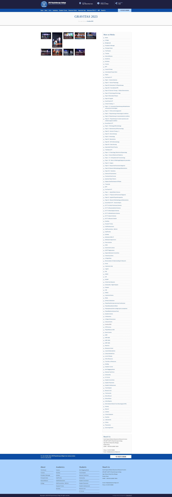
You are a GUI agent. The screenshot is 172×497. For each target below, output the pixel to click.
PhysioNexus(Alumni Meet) (111, 306)
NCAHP (107, 279)
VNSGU (106, 292)
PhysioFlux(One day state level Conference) (115, 303)
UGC (106, 290)
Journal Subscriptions (110, 350)
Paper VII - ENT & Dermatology (112, 141)
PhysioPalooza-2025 (110, 329)
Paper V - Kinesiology (110, 136)
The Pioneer (108, 50)
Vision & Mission (108, 56)
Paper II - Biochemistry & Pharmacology (114, 128)
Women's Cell (108, 390)
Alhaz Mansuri (108, 396)
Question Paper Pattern (110, 179)
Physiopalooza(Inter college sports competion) (116, 308)
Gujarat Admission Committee (112, 253)
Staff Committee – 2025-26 (62, 483)
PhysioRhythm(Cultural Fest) (112, 311)
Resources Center (73, 10)
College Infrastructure (110, 319)
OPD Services (108, 327)
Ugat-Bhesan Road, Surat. (87, 4)
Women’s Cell (82, 488)
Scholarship (108, 374)
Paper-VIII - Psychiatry (110, 171)
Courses (107, 64)
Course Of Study (108, 69)
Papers (106, 74)
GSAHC (106, 274)
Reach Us (103, 10)
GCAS (106, 245)
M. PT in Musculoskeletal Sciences (113, 208)
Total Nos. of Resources (110, 361)
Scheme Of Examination (110, 173)
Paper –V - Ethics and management (113, 110)
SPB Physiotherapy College (54, 495)
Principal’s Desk (44, 478)
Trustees (107, 53)
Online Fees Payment (110, 282)
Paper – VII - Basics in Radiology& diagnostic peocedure (117, 160)
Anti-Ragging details (110, 369)
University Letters (109, 255)
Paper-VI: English (109, 98)
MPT (106, 186)
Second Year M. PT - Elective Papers (113, 202)
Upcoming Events (109, 427)
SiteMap (107, 364)
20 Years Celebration (109, 300)
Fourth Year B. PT (109, 101)
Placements (108, 425)
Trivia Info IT (129, 495)
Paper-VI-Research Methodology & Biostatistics (116, 168)
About (46, 10)
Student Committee (109, 380)
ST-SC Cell (107, 377)
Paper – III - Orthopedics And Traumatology (115, 157)
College (107, 40)
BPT (106, 66)
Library (106, 422)
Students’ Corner (63, 10)
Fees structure (108, 242)
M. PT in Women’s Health (111, 218)
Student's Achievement (110, 385)
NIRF (99, 10)
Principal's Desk (108, 48)
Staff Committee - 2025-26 (111, 229)
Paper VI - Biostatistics (110, 139)
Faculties (107, 417)
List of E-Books (108, 356)
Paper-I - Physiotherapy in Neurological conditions (116, 113)
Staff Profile (108, 231)
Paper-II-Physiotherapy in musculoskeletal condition (117, 116)
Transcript (107, 184)
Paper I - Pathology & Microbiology (113, 126)
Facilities (107, 221)
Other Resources (109, 358)
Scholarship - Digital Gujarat (111, 284)
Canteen (107, 411)
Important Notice (109, 295)
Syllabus (107, 234)
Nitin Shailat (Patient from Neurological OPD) (115, 403)
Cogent (107, 269)
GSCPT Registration (109, 250)
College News (108, 258)
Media (50, 10)
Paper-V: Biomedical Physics (111, 95)
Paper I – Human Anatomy (111, 80)
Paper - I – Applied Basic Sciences (112, 192)
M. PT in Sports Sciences (110, 216)
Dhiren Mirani (108, 398)
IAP (106, 276)
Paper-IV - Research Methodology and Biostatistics (117, 200)
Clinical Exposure (109, 414)
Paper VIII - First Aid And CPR (111, 88)
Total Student (108, 388)
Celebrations (108, 316)
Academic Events (109, 313)
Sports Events (108, 332)
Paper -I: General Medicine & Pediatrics (114, 155)
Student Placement (109, 382)
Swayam (107, 287)
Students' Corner (109, 366)
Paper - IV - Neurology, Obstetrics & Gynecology (116, 152)
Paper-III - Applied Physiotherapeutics (114, 197)
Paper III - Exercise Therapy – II (112, 131)
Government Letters (110, 247)
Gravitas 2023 (108, 324)
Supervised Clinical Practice (111, 147)
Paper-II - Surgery (109, 163)
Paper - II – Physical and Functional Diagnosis (115, 194)
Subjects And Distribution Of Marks (113, 181)
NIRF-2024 (107, 340)
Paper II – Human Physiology (111, 82)
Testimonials (108, 393)
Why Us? (107, 409)
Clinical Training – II (109, 103)
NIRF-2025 (107, 343)
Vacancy (107, 406)
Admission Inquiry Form (110, 239)
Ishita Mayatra (108, 401)
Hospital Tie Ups (109, 223)
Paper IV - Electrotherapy (111, 133)
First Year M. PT (108, 189)
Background (108, 43)
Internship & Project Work (111, 72)
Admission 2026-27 (91, 10)
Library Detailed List (109, 353)
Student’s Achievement (84, 486)
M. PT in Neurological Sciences (112, 210)
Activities (107, 61)
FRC (106, 271)
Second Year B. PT (109, 123)
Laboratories (108, 419)
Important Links (82, 10)
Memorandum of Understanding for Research (115, 261)
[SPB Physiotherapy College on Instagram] (118, 4)
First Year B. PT (108, 77)
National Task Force (109, 372)
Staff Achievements (109, 226)
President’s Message (45, 475)
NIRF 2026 (107, 337)
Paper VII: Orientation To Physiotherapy (114, 85)
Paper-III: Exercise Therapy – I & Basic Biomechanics (117, 90)
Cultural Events (108, 321)
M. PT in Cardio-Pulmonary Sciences (113, 205)
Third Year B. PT (108, 149)
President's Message (110, 45)
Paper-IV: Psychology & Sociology (112, 93)
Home (42, 10)
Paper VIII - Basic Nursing (111, 144)
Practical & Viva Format (110, 176)
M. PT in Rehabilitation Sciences (112, 213)
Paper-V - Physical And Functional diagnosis (115, 165)
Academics (55, 10)
